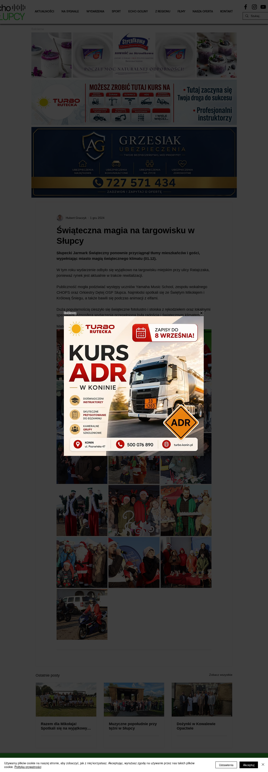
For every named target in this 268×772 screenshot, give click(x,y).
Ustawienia (226, 765)
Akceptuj (248, 765)
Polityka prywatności (27, 767)
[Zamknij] (262, 765)
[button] (201, 313)
